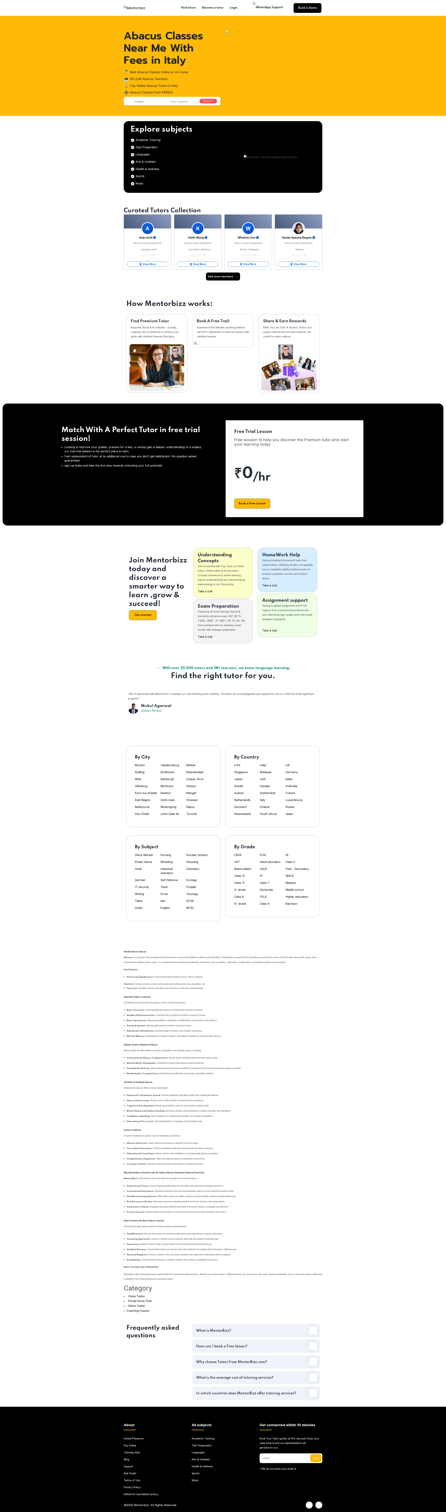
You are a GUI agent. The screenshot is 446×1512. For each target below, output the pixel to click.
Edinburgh (167, 779)
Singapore (241, 772)
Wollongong (168, 807)
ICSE (263, 855)
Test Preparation (146, 147)
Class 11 (239, 883)
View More (149, 264)
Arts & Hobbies (145, 161)
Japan (238, 779)
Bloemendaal (194, 772)
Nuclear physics (197, 855)
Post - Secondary (297, 869)
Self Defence (169, 880)
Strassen (192, 800)
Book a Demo (307, 7)
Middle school (295, 889)
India (263, 765)
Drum (164, 894)
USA (237, 765)
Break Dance (143, 862)
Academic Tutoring (147, 140)
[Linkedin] (309, 1505)
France (290, 793)
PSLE (263, 896)
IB (287, 855)
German (140, 880)
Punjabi (191, 887)
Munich (140, 765)
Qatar (289, 779)
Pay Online (130, 1445)
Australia (291, 786)
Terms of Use (132, 1480)
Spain (289, 814)
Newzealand (242, 814)
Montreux (167, 786)
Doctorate (266, 889)
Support (128, 1466)
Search (208, 101)
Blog (126, 1459)
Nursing (165, 855)
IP (261, 876)
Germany (292, 772)
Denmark (240, 807)
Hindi (138, 869)
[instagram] (318, 1505)
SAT (237, 862)
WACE (290, 876)
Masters (291, 883)
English (165, 908)
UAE (263, 779)
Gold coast (167, 800)
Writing (139, 894)
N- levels (240, 903)
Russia (290, 807)
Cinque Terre (194, 779)
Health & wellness (147, 169)
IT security (142, 887)
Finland (264, 807)
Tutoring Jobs (132, 1452)
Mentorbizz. (142, 1505)
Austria (239, 793)
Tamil (163, 887)
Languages (142, 154)
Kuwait (238, 786)
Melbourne (142, 807)
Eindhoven (167, 772)
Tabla (138, 901)
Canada (265, 786)
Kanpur (191, 786)
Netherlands (242, 800)
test (162, 901)
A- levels (240, 889)
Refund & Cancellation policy (141, 1494)
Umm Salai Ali (169, 814)
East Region (142, 800)
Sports (139, 176)
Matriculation (242, 869)
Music (139, 183)
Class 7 (264, 883)
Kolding (139, 772)
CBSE (238, 855)
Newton (165, 793)
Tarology (192, 894)
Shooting (192, 862)
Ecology (191, 880)
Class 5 (290, 862)
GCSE (190, 901)
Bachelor (292, 903)
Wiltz (138, 779)
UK (288, 765)
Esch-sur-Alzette (146, 793)
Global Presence (134, 1438)
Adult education (270, 862)
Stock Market (144, 855)
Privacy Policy (132, 1487)
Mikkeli (190, 765)
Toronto (191, 814)
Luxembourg (294, 800)
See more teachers (223, 276)
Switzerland (267, 793)
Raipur (190, 807)
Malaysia (265, 772)
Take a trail (205, 591)
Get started (142, 615)
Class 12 (239, 876)
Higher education (297, 896)
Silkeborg (141, 786)
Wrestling (166, 862)
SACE (263, 869)
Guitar (139, 908)
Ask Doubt (130, 1473)
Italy (262, 800)
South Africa (268, 814)
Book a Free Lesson (252, 503)
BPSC (190, 908)
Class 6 (264, 903)
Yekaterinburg (169, 765)
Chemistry (192, 869)
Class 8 (239, 896)
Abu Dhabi (142, 814)
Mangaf (191, 793)
